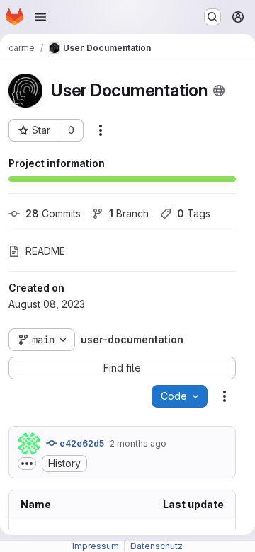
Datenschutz (156, 546)
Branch (129, 213)
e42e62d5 (80, 443)
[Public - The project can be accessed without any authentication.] (219, 90)
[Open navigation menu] (40, 17)
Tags (193, 213)
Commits (53, 213)
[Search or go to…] (212, 16)
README (45, 251)
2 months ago (138, 443)
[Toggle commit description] (27, 463)
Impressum (96, 546)
